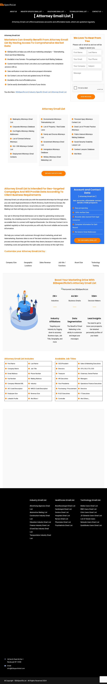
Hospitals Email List (62, 516)
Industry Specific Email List (31, 11)
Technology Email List (78, 11)
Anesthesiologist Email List (65, 506)
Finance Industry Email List (39, 525)
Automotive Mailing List (38, 512)
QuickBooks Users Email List (91, 525)
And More (77, 154)
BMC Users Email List (88, 509)
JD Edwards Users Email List (91, 516)
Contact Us (96, 11)
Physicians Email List (63, 522)
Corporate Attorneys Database (24, 127)
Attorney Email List (59, 92)
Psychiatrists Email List (63, 525)
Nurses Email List (61, 519)
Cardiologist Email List (63, 509)
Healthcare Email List (55, 11)
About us (13, 11)
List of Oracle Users (87, 519)
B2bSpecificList (22, 92)
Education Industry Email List (40, 522)
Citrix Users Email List (88, 512)
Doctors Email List (62, 512)
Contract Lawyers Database (84, 149)
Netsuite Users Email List (89, 522)
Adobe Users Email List (89, 506)
